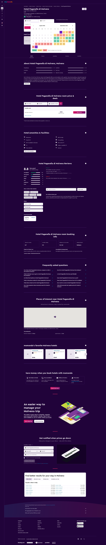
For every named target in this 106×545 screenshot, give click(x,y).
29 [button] (51, 43)
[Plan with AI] (2, 16)
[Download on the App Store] (80, 526)
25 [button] (39, 43)
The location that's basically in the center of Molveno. (58, 178)
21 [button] (48, 41)
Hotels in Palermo (29, 492)
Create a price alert (75, 381)
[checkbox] (30, 218)
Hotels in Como (58, 493)
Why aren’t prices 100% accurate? (32, 512)
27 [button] (45, 43)
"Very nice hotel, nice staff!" (53, 171)
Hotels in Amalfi (29, 488)
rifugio (35, 197)
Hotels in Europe (32, 6)
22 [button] (51, 41)
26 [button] (42, 43)
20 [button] (45, 41)
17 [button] (36, 41)
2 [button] (33, 35)
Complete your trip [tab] (55, 479)
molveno (39, 194)
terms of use (39, 463)
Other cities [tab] (28, 479)
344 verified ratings (35, 16)
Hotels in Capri (28, 493)
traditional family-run (28, 197)
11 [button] (39, 38)
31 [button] (36, 46)
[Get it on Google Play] (80, 523)
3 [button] (36, 35)
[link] (55, 388)
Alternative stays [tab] (37, 479)
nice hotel (26, 194)
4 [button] (39, 35)
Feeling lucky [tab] (46, 479)
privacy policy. (45, 463)
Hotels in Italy (38, 6)
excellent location (34, 192)
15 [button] (60, 38)
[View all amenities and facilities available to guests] (85, 133)
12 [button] (42, 38)
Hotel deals (26, 6)
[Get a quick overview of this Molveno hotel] (85, 63)
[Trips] (2, 19)
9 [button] (33, 38)
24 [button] (36, 43)
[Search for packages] (2, 13)
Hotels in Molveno (57, 6)
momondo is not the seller (31, 508)
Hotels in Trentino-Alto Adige (47, 6)
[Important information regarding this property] (85, 235)
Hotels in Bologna (58, 492)
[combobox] (40, 448)
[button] (2, 2)
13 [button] (45, 38)
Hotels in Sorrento (29, 490)
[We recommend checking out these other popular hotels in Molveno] (85, 345)
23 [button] (33, 43)
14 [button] (48, 38)
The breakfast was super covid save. (55, 169)
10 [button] (36, 38)
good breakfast (33, 194)
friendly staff (26, 192)
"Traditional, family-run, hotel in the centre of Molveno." (59, 173)
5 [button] (72, 32)
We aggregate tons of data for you (33, 510)
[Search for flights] (2, 5)
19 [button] (42, 41)
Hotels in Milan (58, 485)
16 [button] (33, 41)
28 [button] (48, 43)
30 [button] (33, 46)
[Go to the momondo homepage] (8, 1)
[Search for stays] (2, 8)
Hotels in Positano (58, 488)
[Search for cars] (2, 11)
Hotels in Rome (29, 485)
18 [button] (39, 41)
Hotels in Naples (58, 490)
